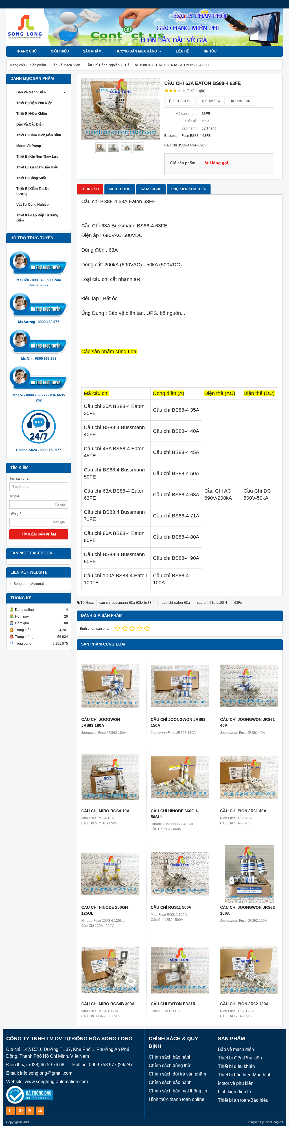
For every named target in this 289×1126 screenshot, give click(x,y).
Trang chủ (26, 51)
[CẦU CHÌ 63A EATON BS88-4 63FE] (121, 108)
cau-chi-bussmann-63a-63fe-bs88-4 (127, 603)
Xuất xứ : (191, 121)
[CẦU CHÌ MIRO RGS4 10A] (110, 777)
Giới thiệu (60, 51)
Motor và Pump (28, 146)
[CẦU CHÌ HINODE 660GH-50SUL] (180, 777)
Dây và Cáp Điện (29, 124)
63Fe (238, 603)
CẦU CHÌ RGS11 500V (171, 907)
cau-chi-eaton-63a (176, 603)
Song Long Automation (31, 584)
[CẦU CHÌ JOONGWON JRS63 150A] (180, 686)
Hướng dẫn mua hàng (136, 51)
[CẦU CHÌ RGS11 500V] (180, 874)
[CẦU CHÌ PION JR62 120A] (249, 970)
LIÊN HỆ (182, 51)
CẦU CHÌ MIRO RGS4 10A (105, 811)
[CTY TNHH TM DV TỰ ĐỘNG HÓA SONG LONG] (144, 45)
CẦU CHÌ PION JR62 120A (244, 1004)
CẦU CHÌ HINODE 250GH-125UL (105, 910)
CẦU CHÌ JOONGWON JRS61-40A (248, 722)
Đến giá (15, 514)
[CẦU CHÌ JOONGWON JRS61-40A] (249, 686)
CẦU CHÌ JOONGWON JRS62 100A (247, 910)
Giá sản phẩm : (184, 163)
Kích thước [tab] (120, 189)
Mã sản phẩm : (187, 114)
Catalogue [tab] (151, 189)
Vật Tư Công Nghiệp (32, 205)
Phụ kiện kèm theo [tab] (188, 189)
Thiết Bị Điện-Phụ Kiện (34, 103)
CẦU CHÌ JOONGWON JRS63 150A (178, 722)
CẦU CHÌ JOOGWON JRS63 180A (100, 722)
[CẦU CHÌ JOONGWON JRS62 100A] (249, 874)
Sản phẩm (92, 51)
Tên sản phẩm (20, 478)
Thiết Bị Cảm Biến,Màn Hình (38, 135)
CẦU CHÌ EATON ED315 (173, 1004)
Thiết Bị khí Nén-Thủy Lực (37, 157)
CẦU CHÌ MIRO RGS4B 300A (108, 1004)
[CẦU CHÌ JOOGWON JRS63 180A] (110, 686)
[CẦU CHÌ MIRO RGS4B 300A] (110, 970)
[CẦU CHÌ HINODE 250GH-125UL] (110, 874)
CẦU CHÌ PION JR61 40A (243, 811)
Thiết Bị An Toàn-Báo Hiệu (37, 167)
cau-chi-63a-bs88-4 (212, 603)
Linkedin (242, 101)
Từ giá (14, 496)
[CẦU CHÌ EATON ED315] (180, 970)
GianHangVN (274, 1122)
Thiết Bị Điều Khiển (31, 114)
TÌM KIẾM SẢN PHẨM (39, 534)
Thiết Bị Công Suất (31, 178)
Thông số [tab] (90, 189)
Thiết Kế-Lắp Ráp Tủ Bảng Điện (37, 217)
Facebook (180, 101)
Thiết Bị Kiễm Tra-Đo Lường (32, 191)
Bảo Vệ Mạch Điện (31, 92)
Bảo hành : (189, 128)
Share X (212, 101)
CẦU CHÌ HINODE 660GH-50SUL (175, 814)
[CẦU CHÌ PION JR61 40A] (249, 777)
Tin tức (210, 51)
